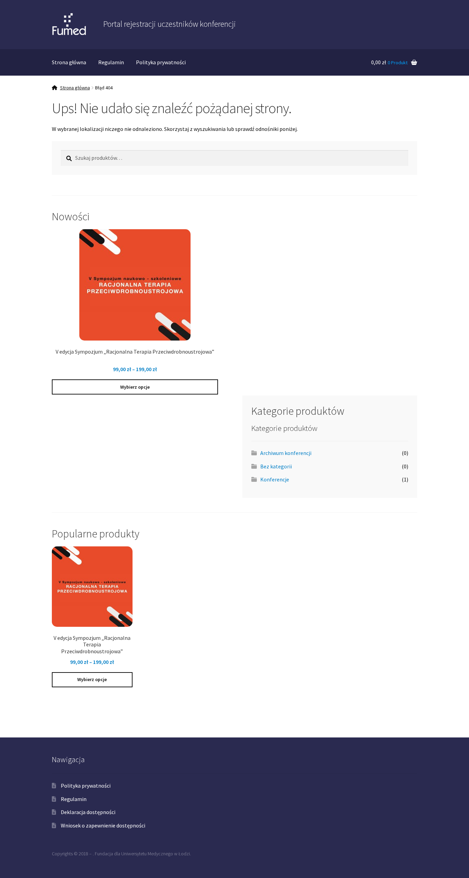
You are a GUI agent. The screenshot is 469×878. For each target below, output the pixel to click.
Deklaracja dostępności (88, 812)
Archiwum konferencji (285, 452)
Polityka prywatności (161, 62)
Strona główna (69, 62)
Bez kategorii (276, 466)
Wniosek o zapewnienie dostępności (103, 825)
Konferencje (274, 479)
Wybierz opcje (135, 387)
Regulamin (111, 62)
